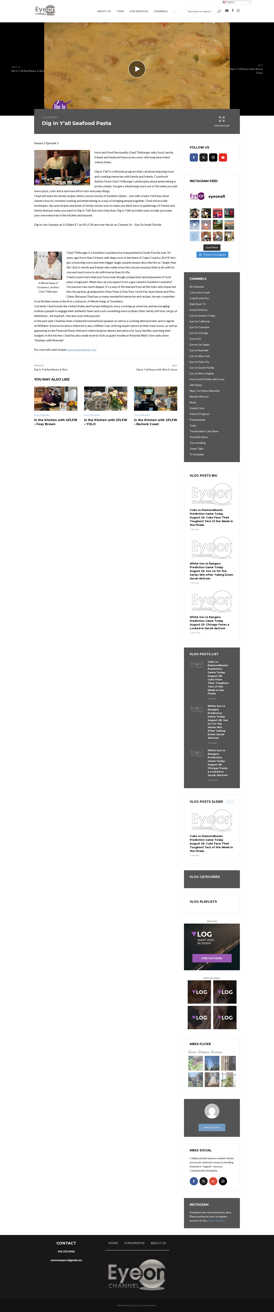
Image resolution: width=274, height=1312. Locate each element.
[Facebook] (194, 157)
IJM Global (196, 385)
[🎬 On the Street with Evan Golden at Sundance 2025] (229, 236)
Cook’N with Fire (199, 298)
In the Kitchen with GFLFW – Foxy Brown (55, 422)
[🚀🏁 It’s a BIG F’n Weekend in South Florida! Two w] (194, 225)
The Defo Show (199, 437)
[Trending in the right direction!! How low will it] (229, 213)
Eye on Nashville (199, 350)
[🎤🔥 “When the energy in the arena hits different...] (218, 236)
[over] (192, 1052)
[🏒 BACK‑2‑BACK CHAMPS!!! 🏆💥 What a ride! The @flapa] (218, 213)
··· (174, 11)
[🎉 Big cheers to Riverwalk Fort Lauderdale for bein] (218, 225)
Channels (161, 11)
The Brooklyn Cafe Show (204, 431)
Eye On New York (200, 356)
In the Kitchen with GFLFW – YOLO (105, 422)
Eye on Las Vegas (200, 344)
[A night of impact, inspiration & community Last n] (194, 213)
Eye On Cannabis (200, 327)
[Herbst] (203, 1052)
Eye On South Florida (202, 367)
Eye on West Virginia (202, 373)
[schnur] (216, 1052)
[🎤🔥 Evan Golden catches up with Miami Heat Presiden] (206, 236)
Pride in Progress (200, 413)
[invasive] (228, 1079)
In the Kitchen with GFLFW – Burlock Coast (155, 422)
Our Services (139, 11)
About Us (104, 11)
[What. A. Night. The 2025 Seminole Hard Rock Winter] (206, 213)
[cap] (228, 1063)
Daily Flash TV (198, 304)
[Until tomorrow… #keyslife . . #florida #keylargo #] (206, 225)
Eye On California (200, 321)
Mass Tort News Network (205, 390)
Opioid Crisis (197, 408)
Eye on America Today (202, 315)
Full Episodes (50, 117)
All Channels (197, 286)
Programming (197, 419)
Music (193, 402)
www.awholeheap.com (81, 349)
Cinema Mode (222, 125)
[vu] (195, 1063)
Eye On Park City (199, 361)
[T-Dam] (195, 1079)
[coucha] (212, 1079)
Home (113, 1243)
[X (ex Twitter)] (203, 157)
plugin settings (216, 1220)
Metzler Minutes (199, 396)
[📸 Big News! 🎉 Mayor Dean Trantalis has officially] (194, 236)
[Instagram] (213, 157)
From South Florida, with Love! (207, 379)
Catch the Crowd (200, 292)
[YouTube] (223, 157)
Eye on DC (196, 338)
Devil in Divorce (198, 309)
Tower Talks (197, 448)
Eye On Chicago (199, 332)
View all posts (212, 1127)
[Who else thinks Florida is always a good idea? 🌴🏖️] (229, 225)
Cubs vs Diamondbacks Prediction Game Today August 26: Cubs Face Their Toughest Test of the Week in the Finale (211, 517)
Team (120, 11)
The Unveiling (198, 442)
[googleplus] (213, 1181)
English (230, 2)
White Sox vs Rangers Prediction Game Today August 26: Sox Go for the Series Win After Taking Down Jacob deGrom (211, 571)
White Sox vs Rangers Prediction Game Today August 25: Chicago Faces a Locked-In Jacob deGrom (209, 622)
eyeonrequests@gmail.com (66, 1260)
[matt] (212, 1063)
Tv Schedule (197, 454)
